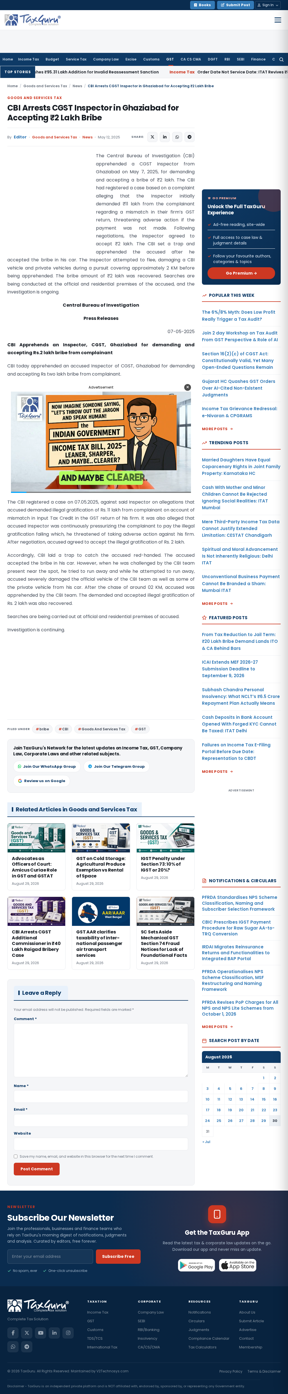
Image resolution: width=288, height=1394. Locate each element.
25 (219, 1120)
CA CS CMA (191, 59)
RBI (227, 59)
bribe (44, 729)
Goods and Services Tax (45, 86)
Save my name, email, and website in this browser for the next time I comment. (87, 1156)
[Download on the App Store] (238, 1265)
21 (252, 1110)
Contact (246, 1338)
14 (252, 1099)
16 (275, 1099)
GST (170, 59)
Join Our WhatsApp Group (49, 766)
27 (241, 1120)
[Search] (281, 59)
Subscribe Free (118, 1256)
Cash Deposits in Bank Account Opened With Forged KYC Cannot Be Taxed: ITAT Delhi (239, 724)
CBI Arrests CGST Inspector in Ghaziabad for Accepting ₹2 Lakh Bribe (93, 112)
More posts (215, 429)
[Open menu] (278, 20)
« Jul (206, 1141)
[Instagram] (68, 1333)
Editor (20, 137)
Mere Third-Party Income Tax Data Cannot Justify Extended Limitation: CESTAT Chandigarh (241, 528)
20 (241, 1110)
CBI (65, 729)
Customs (151, 59)
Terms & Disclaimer (264, 1371)
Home (8, 59)
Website (22, 1133)
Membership (250, 1347)
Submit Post (238, 5)
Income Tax (28, 59)
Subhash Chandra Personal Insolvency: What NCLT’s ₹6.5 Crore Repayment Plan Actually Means (241, 696)
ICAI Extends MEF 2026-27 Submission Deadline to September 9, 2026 (230, 669)
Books (205, 5)
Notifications (199, 1312)
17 (208, 1110)
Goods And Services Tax (103, 729)
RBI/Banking (148, 1329)
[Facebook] (13, 1333)
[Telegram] (26, 1346)
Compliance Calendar (209, 1338)
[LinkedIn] (54, 1333)
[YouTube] (40, 1333)
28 (252, 1120)
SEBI (240, 59)
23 (275, 1110)
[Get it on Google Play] (197, 1265)
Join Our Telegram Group (119, 766)
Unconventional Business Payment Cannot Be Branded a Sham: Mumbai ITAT (241, 583)
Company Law (106, 59)
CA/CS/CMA (149, 1347)
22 (264, 1110)
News (77, 86)
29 (263, 1120)
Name (21, 1085)
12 (230, 1099)
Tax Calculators (202, 1347)
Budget (52, 59)
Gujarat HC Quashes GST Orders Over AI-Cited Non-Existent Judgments (238, 388)
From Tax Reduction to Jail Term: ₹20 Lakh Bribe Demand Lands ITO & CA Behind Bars (240, 641)
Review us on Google (44, 781)
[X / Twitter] (26, 1333)
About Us (247, 1312)
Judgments (198, 1329)
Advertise (247, 1329)
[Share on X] (152, 137)
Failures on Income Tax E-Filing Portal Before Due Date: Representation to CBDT (236, 752)
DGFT (213, 59)
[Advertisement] (49, 208)
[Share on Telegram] (189, 137)
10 (208, 1099)
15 (264, 1099)
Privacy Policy (230, 1371)
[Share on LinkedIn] (165, 137)
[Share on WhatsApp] (177, 137)
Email (21, 1109)
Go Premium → (241, 273)
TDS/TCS (95, 1338)
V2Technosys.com (112, 1371)
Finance (258, 59)
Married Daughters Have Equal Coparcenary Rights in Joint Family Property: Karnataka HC (241, 467)
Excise (130, 59)
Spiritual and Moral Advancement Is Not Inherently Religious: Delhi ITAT (240, 556)
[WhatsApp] (13, 1346)
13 (241, 1099)
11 (218, 1099)
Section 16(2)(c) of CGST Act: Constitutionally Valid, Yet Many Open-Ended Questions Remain (238, 361)
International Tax (102, 1347)
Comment (25, 1019)
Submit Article (251, 1321)
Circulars (196, 1321)
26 (230, 1120)
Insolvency (147, 1338)
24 (207, 1120)
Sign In (268, 5)
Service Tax (76, 59)
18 (219, 1110)
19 (230, 1110)
